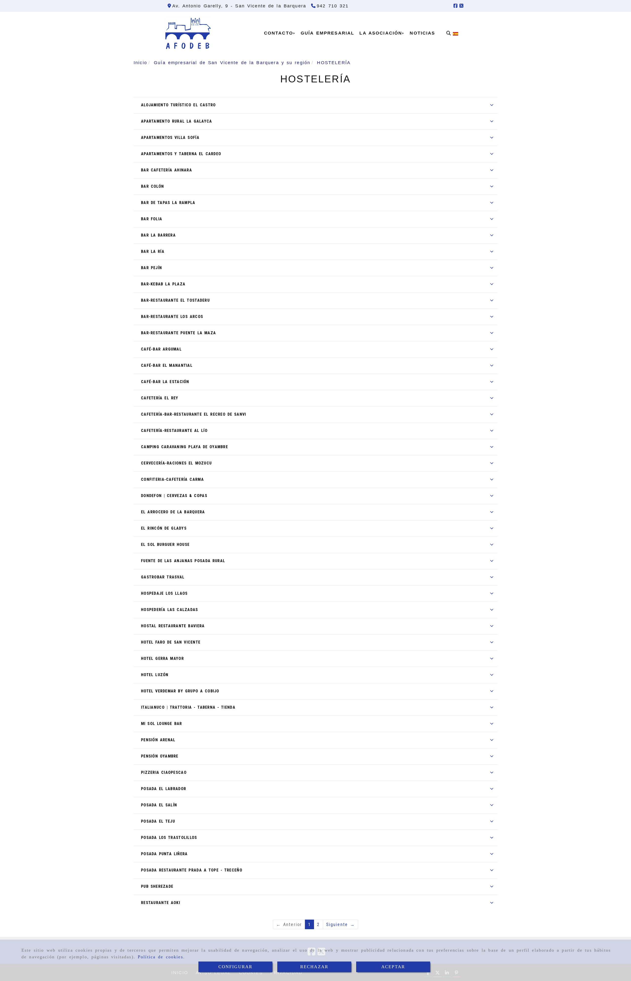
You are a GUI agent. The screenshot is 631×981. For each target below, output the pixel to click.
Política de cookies (160, 956)
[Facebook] (455, 5)
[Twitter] (461, 5)
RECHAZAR (314, 966)
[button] (315, 105)
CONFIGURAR (235, 966)
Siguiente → (340, 924)
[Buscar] (448, 33)
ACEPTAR (393, 966)
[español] (455, 33)
